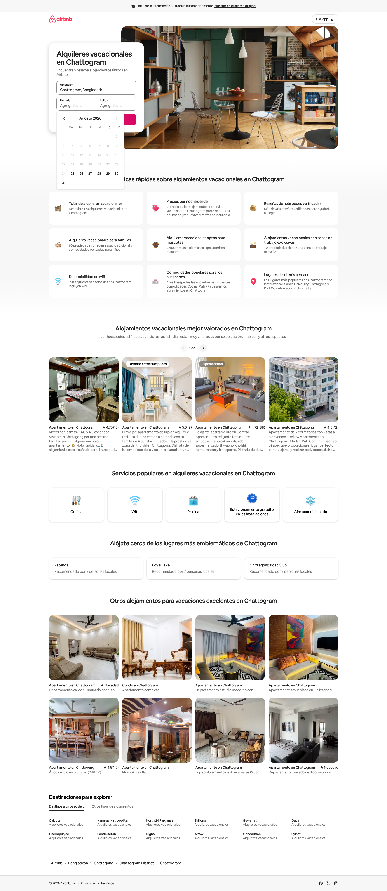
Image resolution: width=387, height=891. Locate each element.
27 (90, 174)
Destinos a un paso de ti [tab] (66, 806)
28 (99, 174)
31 (63, 183)
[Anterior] (184, 348)
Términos (107, 883)
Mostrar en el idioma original (235, 6)
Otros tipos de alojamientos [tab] (112, 806)
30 (117, 174)
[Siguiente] (203, 348)
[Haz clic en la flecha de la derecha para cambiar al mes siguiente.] (116, 118)
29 (108, 174)
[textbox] (76, 105)
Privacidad (88, 883)
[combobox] (96, 89)
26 (81, 174)
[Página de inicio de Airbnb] (60, 19)
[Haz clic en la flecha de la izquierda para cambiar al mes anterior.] (64, 118)
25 (72, 174)
